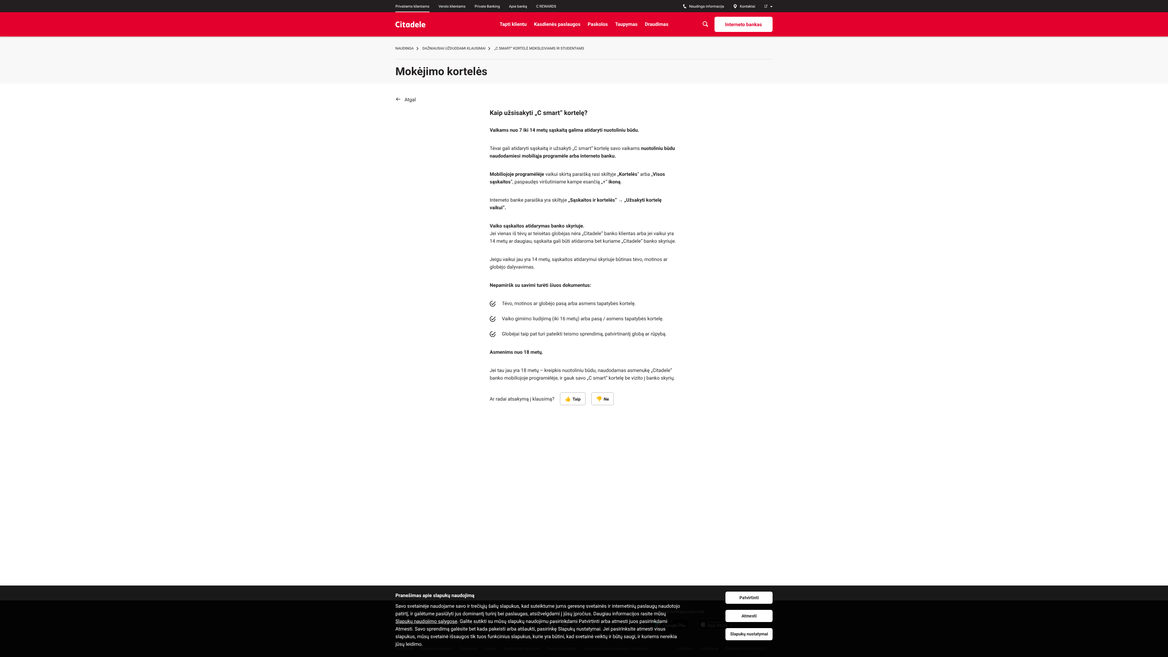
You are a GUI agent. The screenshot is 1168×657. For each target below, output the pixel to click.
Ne (606, 399)
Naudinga (404, 48)
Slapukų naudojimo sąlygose (426, 621)
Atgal (410, 100)
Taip (576, 399)
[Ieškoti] (705, 24)
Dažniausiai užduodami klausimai (454, 48)
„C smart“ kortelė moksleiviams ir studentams (539, 48)
